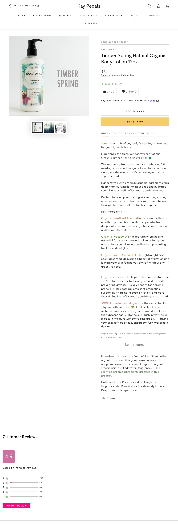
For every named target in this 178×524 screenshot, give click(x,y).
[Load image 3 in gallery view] (60, 127)
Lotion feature (117, 42)
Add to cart (135, 111)
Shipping (106, 75)
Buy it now (135, 121)
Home (104, 42)
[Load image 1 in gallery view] (37, 127)
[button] (149, 6)
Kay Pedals (107, 49)
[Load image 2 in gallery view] (49, 127)
